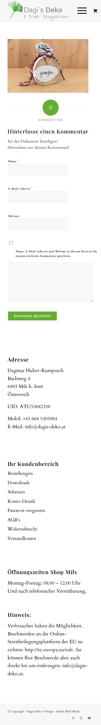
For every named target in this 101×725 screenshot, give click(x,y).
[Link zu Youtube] (89, 718)
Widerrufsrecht (22, 529)
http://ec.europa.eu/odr (49, 649)
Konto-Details (21, 501)
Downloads (19, 483)
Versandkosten (22, 538)
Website (13, 216)
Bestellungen (20, 473)
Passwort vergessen (26, 510)
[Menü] (79, 11)
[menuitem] (82, 11)
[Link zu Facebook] (73, 718)
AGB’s (14, 520)
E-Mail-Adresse (20, 188)
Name (13, 161)
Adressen (16, 492)
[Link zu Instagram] (81, 718)
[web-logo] (42, 11)
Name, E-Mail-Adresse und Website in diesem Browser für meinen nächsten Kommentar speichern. (56, 253)
